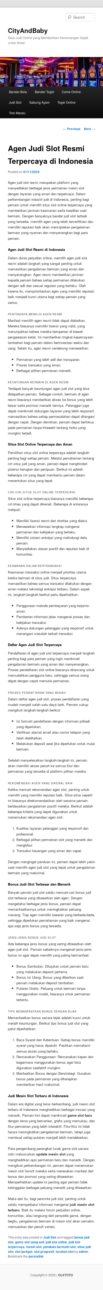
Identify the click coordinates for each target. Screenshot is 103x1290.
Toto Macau (17, 113)
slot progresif (44, 1251)
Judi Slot (15, 102)
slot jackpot (23, 1251)
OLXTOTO (65, 1275)
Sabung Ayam (39, 102)
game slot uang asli (29, 1242)
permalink (36, 1256)
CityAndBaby (28, 30)
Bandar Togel (44, 91)
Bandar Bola (18, 91)
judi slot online (56, 1242)
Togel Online (66, 102)
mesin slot (34, 1246)
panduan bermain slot (59, 1246)
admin (83, 1251)
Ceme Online (71, 91)
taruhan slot (65, 1251)
